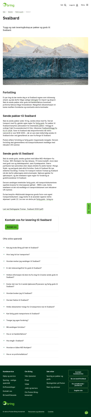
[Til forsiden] (8, 5)
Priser (27, 380)
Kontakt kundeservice (78, 373)
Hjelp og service (9, 376)
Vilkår (27, 384)
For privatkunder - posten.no (78, 384)
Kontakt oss (12, 227)
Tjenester (10, 12)
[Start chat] (86, 412)
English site (78, 390)
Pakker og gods (19, 12)
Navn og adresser (53, 387)
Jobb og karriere (31, 388)
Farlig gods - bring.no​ (44, 199)
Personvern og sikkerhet (36, 411)
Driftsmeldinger (9, 387)
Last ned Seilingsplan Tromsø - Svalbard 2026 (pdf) (23, 209)
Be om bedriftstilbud (78, 379)
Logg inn (72, 5)
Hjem (4, 12)
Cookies (50, 411)
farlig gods (40, 123)
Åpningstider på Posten (56, 383)
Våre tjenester (30, 376)
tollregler (34, 100)
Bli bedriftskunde (9, 395)
